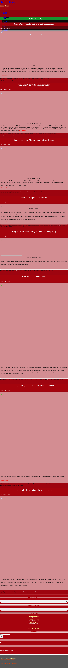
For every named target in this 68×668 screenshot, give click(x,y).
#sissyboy (1, 135)
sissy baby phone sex (20, 271)
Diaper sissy (9, 135)
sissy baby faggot (11, 192)
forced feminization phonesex (38, 225)
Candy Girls (4, 12)
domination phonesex (14, 78)
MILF (52, 225)
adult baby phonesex (9, 133)
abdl (1, 226)
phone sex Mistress (44, 379)
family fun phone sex (11, 592)
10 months (4, 89)
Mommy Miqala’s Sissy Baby (34, 197)
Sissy (5, 18)
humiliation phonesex (46, 225)
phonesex (35, 78)
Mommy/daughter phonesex (15, 226)
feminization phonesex (18, 379)
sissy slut (16, 80)
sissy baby (4, 80)
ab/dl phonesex (2, 78)
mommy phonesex (56, 225)
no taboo (31, 78)
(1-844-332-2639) (37, 628)
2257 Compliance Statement (5, 662)
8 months (4, 28)
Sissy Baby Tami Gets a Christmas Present (34, 490)
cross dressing (15, 225)
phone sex (14, 380)
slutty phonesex (42, 191)
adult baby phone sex (3, 592)
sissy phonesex (39, 78)
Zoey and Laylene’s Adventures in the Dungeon (34, 385)
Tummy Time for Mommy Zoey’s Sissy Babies (34, 140)
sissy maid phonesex (23, 270)
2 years (3, 144)
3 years (3, 281)
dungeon (3, 485)
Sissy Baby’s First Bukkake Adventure (34, 85)
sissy (1, 80)
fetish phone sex (21, 78)
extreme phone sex (3, 380)
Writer (9, 28)
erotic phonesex (26, 133)
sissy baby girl (8, 80)
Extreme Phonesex (11, 379)
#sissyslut (5, 135)
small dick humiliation (49, 191)
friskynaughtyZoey (3, 271)
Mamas (5, 21)
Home (3, 11)
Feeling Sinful (4, 13)
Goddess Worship (32, 591)
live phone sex (24, 379)
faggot (1, 192)
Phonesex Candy (7, 2)
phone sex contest (38, 379)
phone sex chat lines (30, 379)
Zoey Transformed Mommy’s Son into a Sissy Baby (34, 231)
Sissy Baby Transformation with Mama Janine (34, 24)
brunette (9, 591)
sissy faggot (17, 192)
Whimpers (6, 20)
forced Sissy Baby (5, 226)
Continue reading (5, 75)
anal (10, 78)
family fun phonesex (29, 225)
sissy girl (12, 80)
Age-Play (7, 78)
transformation (26, 271)
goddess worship (24, 592)
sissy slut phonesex (45, 78)
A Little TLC (4, 14)
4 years (3, 494)
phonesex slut (53, 379)
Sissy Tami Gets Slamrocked (34, 276)
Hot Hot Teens (6, 17)
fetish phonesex (27, 78)
